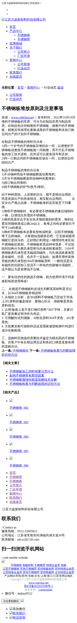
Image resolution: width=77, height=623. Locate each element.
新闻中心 (15, 60)
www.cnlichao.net (22, 117)
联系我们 (15, 72)
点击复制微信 (11, 601)
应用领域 (15, 43)
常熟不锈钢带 (28, 568)
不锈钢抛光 (20, 350)
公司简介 (23, 51)
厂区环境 (23, 56)
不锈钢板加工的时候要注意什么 (31, 371)
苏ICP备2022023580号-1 (38, 586)
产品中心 (15, 31)
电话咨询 (19, 617)
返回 (60, 87)
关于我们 (15, 47)
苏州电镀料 (47, 572)
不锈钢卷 (23, 35)
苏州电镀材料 (46, 568)
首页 (12, 26)
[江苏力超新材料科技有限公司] (24, 19)
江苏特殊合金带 (12, 572)
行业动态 (23, 68)
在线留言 (15, 76)
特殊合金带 (53, 565)
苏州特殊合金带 (64, 568)
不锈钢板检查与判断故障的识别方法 (34, 383)
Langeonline (45, 589)
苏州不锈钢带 (31, 572)
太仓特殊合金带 (64, 572)
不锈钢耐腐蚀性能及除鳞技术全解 (33, 379)
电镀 (63, 565)
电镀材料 (28, 565)
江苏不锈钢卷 (11, 568)
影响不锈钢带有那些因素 (26, 375)
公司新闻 (23, 64)
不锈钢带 (23, 39)
